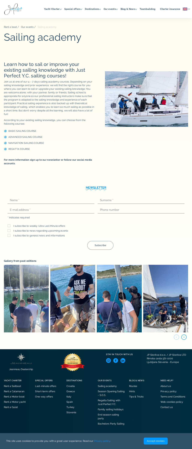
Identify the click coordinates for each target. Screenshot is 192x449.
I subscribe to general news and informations (39, 235)
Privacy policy (168, 391)
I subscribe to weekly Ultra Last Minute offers (39, 225)
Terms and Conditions (172, 396)
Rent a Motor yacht (15, 401)
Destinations (92, 9)
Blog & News (128, 9)
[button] (184, 337)
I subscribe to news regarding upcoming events (40, 230)
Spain (69, 401)
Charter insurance (170, 9)
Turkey (70, 407)
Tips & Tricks (136, 396)
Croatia (70, 386)
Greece (70, 391)
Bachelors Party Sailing (111, 423)
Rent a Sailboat (12, 386)
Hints (132, 391)
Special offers (72, 9)
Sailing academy (107, 386)
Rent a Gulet (11, 407)
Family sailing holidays (110, 409)
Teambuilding (148, 9)
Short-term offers (45, 391)
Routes (133, 386)
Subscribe (100, 245)
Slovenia (71, 412)
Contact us (166, 407)
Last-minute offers (45, 386)
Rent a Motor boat (14, 396)
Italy (68, 396)
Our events (110, 9)
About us (165, 386)
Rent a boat (10, 27)
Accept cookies (156, 441)
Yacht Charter (52, 9)
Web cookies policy (171, 401)
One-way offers (44, 396)
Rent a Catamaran (14, 391)
